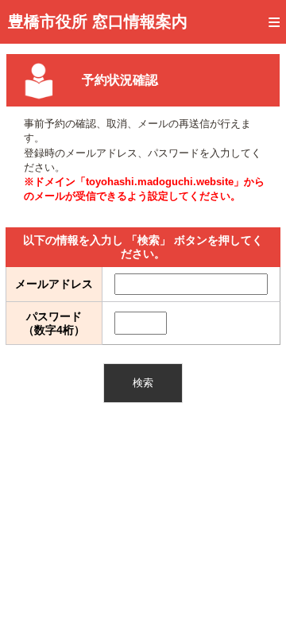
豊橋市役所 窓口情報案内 (97, 21)
